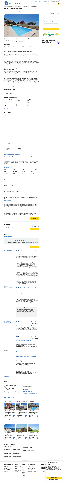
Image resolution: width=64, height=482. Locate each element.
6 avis (11, 389)
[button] (54, 479)
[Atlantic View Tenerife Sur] (21, 428)
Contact (23, 475)
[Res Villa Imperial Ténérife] (9, 406)
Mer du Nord (6, 466)
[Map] (21, 128)
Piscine (31, 447)
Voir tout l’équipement (8, 108)
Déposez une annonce (55, 1)
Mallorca (6, 471)
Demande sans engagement (51, 28)
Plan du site (6, 474)
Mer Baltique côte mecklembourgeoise (8, 469)
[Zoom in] (38, 115)
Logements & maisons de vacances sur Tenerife (12, 453)
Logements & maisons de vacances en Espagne (12, 449)
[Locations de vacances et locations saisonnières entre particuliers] (12, 3)
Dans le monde (7, 473)
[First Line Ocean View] (9, 428)
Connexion (36, 1)
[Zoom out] (38, 116)
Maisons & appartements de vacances (9, 6)
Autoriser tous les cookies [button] (54, 477)
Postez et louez (30, 466)
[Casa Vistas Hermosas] (21, 406)
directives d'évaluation (7, 247)
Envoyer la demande (34, 218)
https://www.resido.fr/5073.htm (29, 454)
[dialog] (54, 471)
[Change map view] (6, 115)
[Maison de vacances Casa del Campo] (33, 428)
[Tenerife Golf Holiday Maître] (33, 406)
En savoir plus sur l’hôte (8, 397)
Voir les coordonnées (45, 45)
